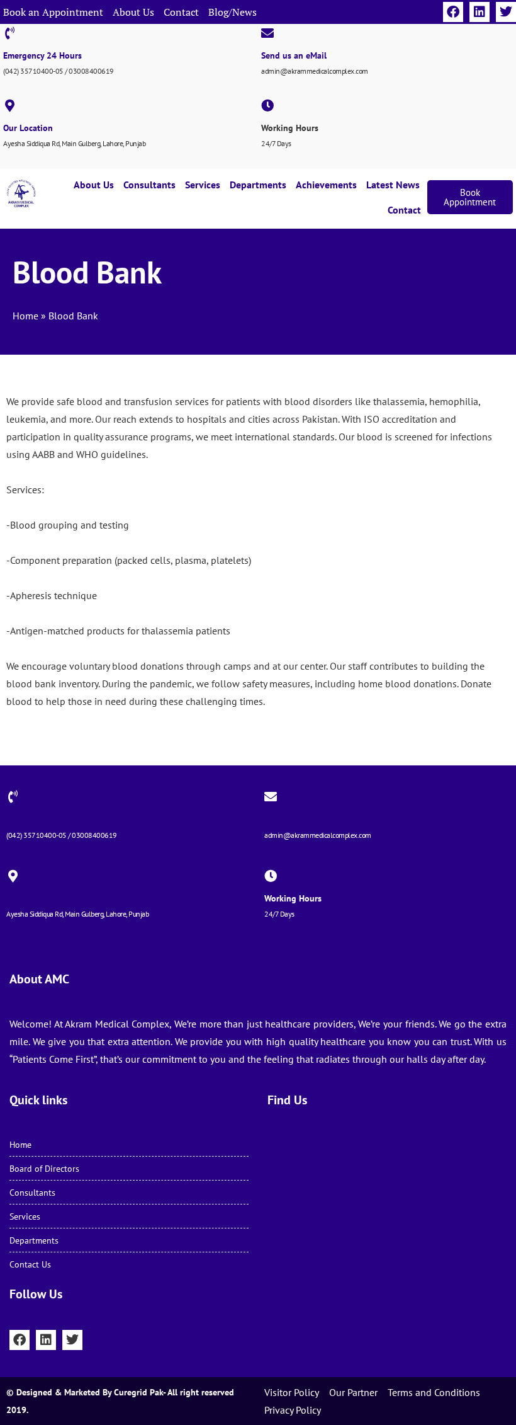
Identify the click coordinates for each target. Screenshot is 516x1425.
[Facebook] (453, 12)
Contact (181, 12)
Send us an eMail (294, 55)
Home (25, 315)
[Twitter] (506, 12)
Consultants (149, 184)
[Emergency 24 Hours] (9, 33)
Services (202, 184)
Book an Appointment (53, 12)
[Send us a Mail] (270, 797)
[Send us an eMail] (267, 33)
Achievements (326, 184)
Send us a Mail (292, 819)
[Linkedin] (479, 12)
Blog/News (232, 12)
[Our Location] (9, 106)
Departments (258, 184)
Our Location (28, 128)
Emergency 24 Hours (42, 55)
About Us (133, 12)
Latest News (393, 184)
